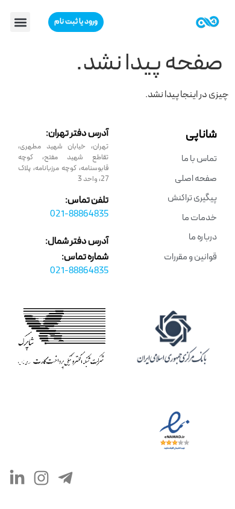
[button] (20, 22)
